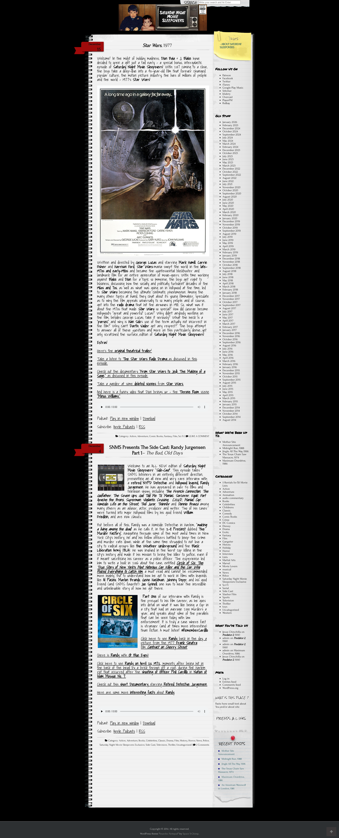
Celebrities (151, 740)
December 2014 (231, 407)
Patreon (226, 75)
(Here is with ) (123, 655)
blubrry (226, 93)
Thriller (171, 744)
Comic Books (156, 436)
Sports (226, 597)
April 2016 (228, 357)
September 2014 (231, 416)
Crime (225, 519)
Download (149, 418)
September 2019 (231, 230)
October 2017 (229, 302)
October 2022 (230, 171)
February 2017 (230, 327)
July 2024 (227, 137)
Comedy (227, 513)
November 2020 (231, 187)
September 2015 (231, 379)
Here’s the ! (124, 351)
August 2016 (229, 345)
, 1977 (157, 45)
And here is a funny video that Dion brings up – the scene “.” (153, 394)
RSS (142, 427)
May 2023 (227, 162)
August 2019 (229, 233)
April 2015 (227, 395)
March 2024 (229, 143)
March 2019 (228, 249)
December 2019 (231, 221)
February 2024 (230, 146)
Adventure (142, 436)
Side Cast (150, 744)
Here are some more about (135, 692)
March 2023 (229, 165)
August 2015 (229, 382)
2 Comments (202, 744)
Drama (169, 740)
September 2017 (231, 305)
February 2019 (230, 252)
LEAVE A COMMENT (199, 436)
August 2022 (229, 178)
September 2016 (231, 342)
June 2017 (227, 314)
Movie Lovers (229, 566)
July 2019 (227, 236)
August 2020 (229, 196)
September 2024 (231, 134)
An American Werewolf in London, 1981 (232, 787)
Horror (191, 740)
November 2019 (231, 224)
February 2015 (230, 401)
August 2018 (229, 271)
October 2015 (229, 376)
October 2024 (230, 131)
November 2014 (231, 410)
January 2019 (229, 255)
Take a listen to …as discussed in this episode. (147, 361)
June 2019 (227, 240)
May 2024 (227, 140)
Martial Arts (229, 560)
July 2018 (227, 274)
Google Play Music (232, 87)
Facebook (227, 78)
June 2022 (228, 181)
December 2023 (231, 150)
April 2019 (228, 246)
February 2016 (230, 364)
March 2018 (228, 286)
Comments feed (231, 684)
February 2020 (230, 215)
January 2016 (229, 367)
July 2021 (227, 184)
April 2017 (227, 320)
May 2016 (227, 354)
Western (227, 612)
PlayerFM (227, 100)
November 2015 (231, 373)
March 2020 (229, 212)
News (199, 740)
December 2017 (231, 295)
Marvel (226, 563)
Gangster (227, 541)
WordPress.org (230, 688)
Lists (225, 557)
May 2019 (227, 243)
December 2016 (231, 333)
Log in (226, 678)
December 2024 (231, 128)
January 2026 (229, 122)
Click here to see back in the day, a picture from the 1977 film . (174, 642)
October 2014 (229, 413)
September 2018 (231, 267)
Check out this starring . (152, 684)
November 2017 (231, 298)
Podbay (226, 103)
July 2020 (227, 199)
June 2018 (227, 277)
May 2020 (227, 205)
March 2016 (228, 361)
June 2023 (228, 159)
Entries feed (229, 681)
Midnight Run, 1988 (233, 448)
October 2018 (230, 264)
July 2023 (227, 156)
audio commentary (233, 498)
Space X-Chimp (191, 833)
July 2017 (227, 311)
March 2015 (228, 398)
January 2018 (229, 292)
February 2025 (230, 125)
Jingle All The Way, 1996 (235, 451)
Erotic (225, 532)
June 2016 (227, 351)
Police (206, 740)
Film (175, 436)
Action (133, 436)
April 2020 (228, 209)
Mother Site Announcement (231, 443)
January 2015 (229, 404)
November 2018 (231, 261)
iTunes (226, 84)
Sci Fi (181, 436)
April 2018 (228, 283)
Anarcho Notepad (168, 833)
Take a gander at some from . (140, 384)
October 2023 (230, 153)
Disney (226, 526)
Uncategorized (183, 744)
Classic (161, 740)
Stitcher (226, 90)
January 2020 (229, 218)
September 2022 (231, 174)
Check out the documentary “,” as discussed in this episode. (151, 373)
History (183, 740)
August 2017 (229, 308)
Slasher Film (229, 594)
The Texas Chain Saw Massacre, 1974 (234, 456)
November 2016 (231, 336)
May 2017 (227, 317)
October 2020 (230, 190)
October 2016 (230, 339)
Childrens (228, 507)
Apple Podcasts (124, 427)
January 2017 (229, 330)
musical (226, 569)
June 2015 (227, 388)
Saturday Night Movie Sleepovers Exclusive (122, 744)
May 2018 (227, 280)
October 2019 (230, 227)
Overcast (227, 97)
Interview (227, 553)
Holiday (226, 547)
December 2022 (231, 168)
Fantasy (168, 436)
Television (161, 744)
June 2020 (228, 202)
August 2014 (229, 419)
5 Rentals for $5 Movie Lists (235, 484)
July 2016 (227, 348)
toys (224, 606)
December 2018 (231, 258)
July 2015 (227, 385)
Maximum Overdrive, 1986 (234, 462)
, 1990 (231, 634)
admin (226, 638)
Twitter (226, 81)
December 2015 (231, 370)
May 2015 (227, 392)
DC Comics (228, 522)
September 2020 (231, 193)
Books (142, 740)
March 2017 (228, 323)
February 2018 (230, 289)
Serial (225, 588)
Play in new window (124, 418)
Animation (228, 495)
